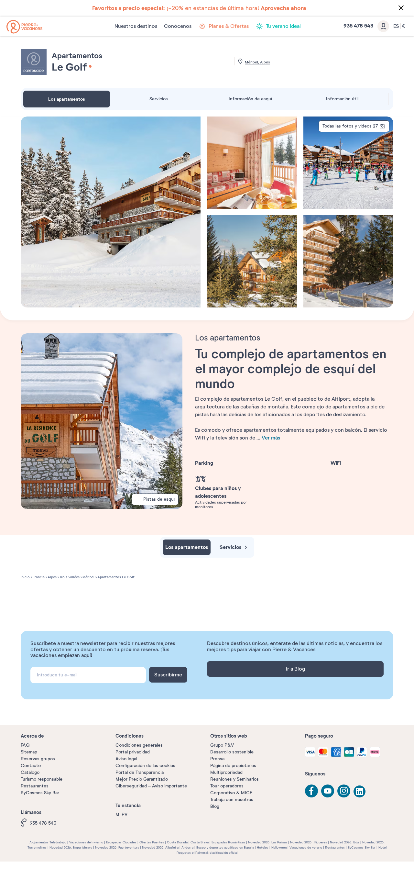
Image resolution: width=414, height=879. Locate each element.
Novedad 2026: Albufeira (160, 847)
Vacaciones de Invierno (86, 842)
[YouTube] (327, 790)
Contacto (31, 765)
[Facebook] (311, 790)
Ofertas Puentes (151, 842)
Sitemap (29, 752)
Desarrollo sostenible (232, 752)
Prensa (217, 759)
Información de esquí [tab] (250, 99)
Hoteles (262, 847)
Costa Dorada (177, 842)
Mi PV (121, 814)
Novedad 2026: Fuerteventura (117, 847)
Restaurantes (35, 786)
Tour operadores (227, 786)
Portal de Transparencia (139, 772)
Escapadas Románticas (228, 842)
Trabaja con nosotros (231, 799)
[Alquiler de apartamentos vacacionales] (24, 26)
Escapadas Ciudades (121, 842)
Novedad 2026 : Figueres (308, 842)
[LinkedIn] (360, 791)
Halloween (279, 847)
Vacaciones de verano (305, 847)
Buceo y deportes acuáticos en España (225, 847)
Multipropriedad (226, 772)
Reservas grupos (38, 759)
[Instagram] (343, 790)
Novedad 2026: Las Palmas (267, 842)
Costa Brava (200, 842)
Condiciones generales (139, 745)
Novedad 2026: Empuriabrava (70, 847)
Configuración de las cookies (145, 765)
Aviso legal (126, 759)
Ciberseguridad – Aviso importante (151, 786)
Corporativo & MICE (231, 793)
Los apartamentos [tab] (66, 99)
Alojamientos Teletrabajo (47, 842)
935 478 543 (43, 823)
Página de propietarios (233, 765)
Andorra (187, 847)
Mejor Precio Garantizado (141, 779)
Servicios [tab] (158, 99)
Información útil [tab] (342, 99)
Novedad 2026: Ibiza (344, 842)
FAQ (25, 745)
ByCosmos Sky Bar (40, 793)
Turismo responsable (41, 779)
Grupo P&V (222, 745)
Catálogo (30, 772)
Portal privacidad (132, 752)
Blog (214, 806)
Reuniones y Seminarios (234, 779)
